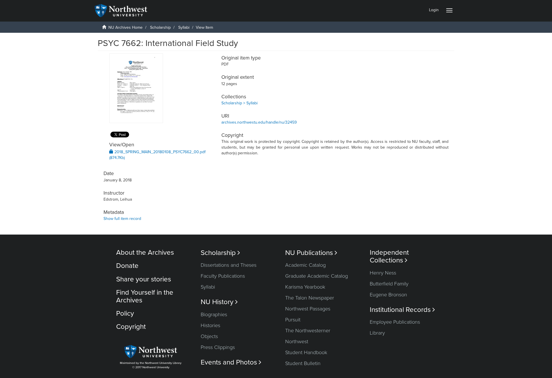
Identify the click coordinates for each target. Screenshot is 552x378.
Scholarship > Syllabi (239, 103)
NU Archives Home (125, 27)
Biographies (214, 314)
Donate (127, 266)
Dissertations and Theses (228, 265)
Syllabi (183, 27)
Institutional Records (402, 310)
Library (377, 333)
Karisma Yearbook (305, 287)
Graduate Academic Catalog (316, 276)
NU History (219, 302)
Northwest (296, 341)
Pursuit (292, 319)
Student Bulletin (303, 363)
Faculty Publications (223, 276)
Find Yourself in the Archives (144, 296)
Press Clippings (218, 347)
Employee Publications (395, 322)
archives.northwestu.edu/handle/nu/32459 (259, 122)
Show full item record (122, 218)
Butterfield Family (389, 284)
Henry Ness (383, 273)
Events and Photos (231, 362)
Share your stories (143, 279)
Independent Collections (389, 256)
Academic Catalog (305, 265)
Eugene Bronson (388, 294)
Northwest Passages (307, 309)
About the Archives (145, 252)
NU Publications (311, 253)
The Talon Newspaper (309, 298)
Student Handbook (306, 352)
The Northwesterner (307, 330)
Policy (125, 313)
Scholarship (160, 27)
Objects (209, 336)
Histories (210, 325)
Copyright (131, 327)
